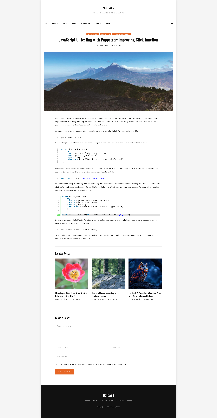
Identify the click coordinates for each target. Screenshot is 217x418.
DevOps (74, 23)
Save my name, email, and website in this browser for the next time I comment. (93, 364)
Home (46, 23)
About (108, 23)
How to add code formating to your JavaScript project (106, 294)
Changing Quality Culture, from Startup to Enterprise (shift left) (71, 294)
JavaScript (55, 23)
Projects (98, 23)
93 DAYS (108, 7)
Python (65, 23)
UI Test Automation (121, 34)
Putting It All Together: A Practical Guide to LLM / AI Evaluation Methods (145, 294)
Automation (85, 23)
